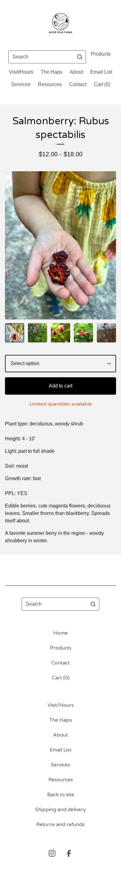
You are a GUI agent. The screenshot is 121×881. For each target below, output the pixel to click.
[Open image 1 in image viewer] (60, 245)
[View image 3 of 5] (60, 332)
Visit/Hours (21, 72)
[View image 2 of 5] (37, 332)
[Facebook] (68, 853)
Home (60, 633)
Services (20, 84)
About (76, 72)
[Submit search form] (79, 57)
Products (100, 54)
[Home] (60, 22)
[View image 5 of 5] (106, 332)
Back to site (60, 795)
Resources (50, 84)
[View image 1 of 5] (14, 332)
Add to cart (60, 385)
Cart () (102, 84)
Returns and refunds (60, 824)
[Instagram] (52, 853)
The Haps (51, 72)
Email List (101, 72)
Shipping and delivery (60, 809)
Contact (77, 84)
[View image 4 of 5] (83, 332)
